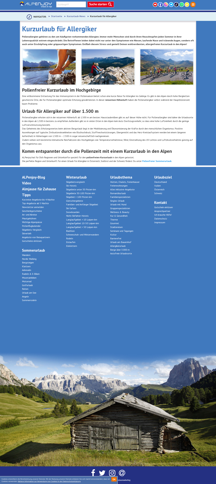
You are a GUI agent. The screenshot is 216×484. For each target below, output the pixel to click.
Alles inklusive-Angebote (122, 189)
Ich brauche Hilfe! (163, 214)
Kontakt (160, 202)
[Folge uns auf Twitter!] (171, 4)
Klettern (26, 266)
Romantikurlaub (118, 193)
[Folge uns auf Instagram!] (166, 4)
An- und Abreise (29, 214)
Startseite (56, 16)
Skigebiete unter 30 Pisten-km (81, 189)
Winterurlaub (76, 177)
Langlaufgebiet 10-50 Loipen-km (82, 223)
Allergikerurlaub (118, 245)
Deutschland (160, 181)
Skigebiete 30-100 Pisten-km (80, 193)
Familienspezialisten (120, 196)
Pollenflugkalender (31, 225)
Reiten (25, 288)
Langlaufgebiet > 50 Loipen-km (81, 227)
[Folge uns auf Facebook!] (160, 4)
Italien (157, 185)
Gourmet (114, 223)
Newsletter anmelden (33, 207)
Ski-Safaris (71, 208)
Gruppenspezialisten (120, 208)
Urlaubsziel (163, 177)
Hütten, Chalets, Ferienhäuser (125, 181)
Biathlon (70, 230)
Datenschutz (160, 218)
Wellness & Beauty (119, 212)
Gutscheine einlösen (32, 240)
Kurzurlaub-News (76, 16)
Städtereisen (116, 227)
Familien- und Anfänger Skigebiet (82, 204)
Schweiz (158, 193)
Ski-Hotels (71, 185)
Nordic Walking (29, 258)
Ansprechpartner (162, 211)
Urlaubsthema (121, 177)
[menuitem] (193, 4)
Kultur (113, 234)
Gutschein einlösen (163, 207)
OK (114, 479)
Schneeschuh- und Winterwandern (82, 234)
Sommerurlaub (33, 250)
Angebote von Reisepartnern (36, 237)
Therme (114, 219)
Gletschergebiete (74, 200)
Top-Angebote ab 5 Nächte (35, 203)
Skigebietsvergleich (75, 181)
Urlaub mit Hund (118, 204)
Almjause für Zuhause (39, 189)
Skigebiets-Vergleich (32, 229)
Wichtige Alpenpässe (32, 222)
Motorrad (26, 281)
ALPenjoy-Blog (33, 177)
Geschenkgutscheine (32, 210)
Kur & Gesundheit (119, 215)
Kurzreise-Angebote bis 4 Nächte (38, 199)
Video (26, 183)
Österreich (159, 189)
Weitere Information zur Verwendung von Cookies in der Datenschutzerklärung (49, 481)
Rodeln (69, 238)
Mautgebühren (29, 218)
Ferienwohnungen (119, 185)
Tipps (26, 195)
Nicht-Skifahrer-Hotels (77, 215)
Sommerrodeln (29, 300)
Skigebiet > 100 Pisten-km (79, 196)
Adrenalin (26, 270)
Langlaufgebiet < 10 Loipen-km (81, 219)
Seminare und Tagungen (121, 230)
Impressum (159, 222)
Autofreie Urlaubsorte (121, 253)
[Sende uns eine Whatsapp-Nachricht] (182, 4)
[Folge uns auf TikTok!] (176, 4)
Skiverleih (26, 233)
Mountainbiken (29, 277)
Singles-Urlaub (117, 200)
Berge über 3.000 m (120, 249)
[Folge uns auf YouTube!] (155, 4)
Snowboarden (72, 212)
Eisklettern (71, 245)
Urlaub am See (29, 292)
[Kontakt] (187, 4)
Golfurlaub (27, 285)
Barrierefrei (115, 238)
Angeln (25, 296)
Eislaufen (70, 242)
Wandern (26, 255)
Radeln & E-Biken (31, 273)
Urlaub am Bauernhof (120, 242)
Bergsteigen (28, 262)
